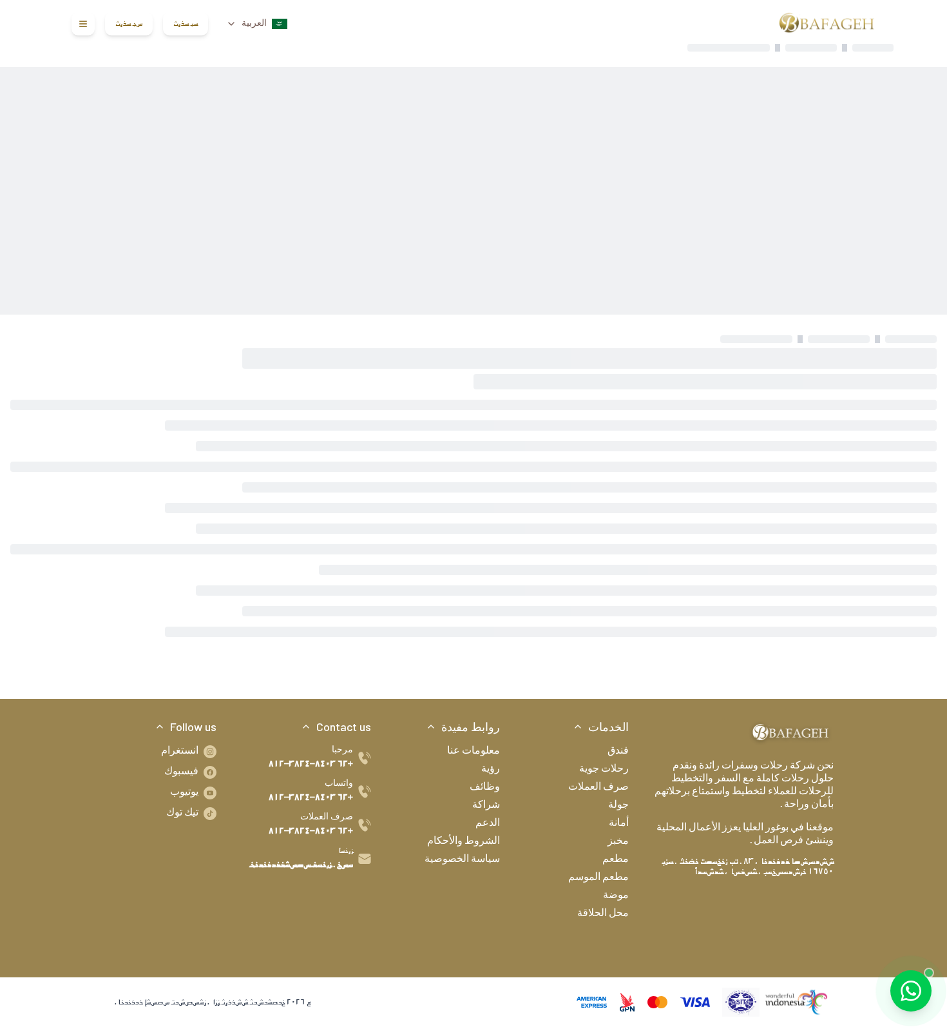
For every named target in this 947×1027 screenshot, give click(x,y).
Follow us (193, 726)
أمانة (619, 824)
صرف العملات (598, 788)
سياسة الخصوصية (462, 860)
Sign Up (128, 23)
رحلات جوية (604, 770)
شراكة (486, 806)
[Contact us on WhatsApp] (911, 991)
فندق (618, 752)
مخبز (618, 842)
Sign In (185, 23)
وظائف (485, 788)
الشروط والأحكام (463, 842)
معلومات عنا (473, 752)
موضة (616, 896)
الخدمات (608, 726)
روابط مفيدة (470, 726)
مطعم (615, 860)
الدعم (487, 824)
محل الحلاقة (603, 914)
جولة (618, 806)
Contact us (343, 726)
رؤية (490, 770)
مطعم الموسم (598, 878)
